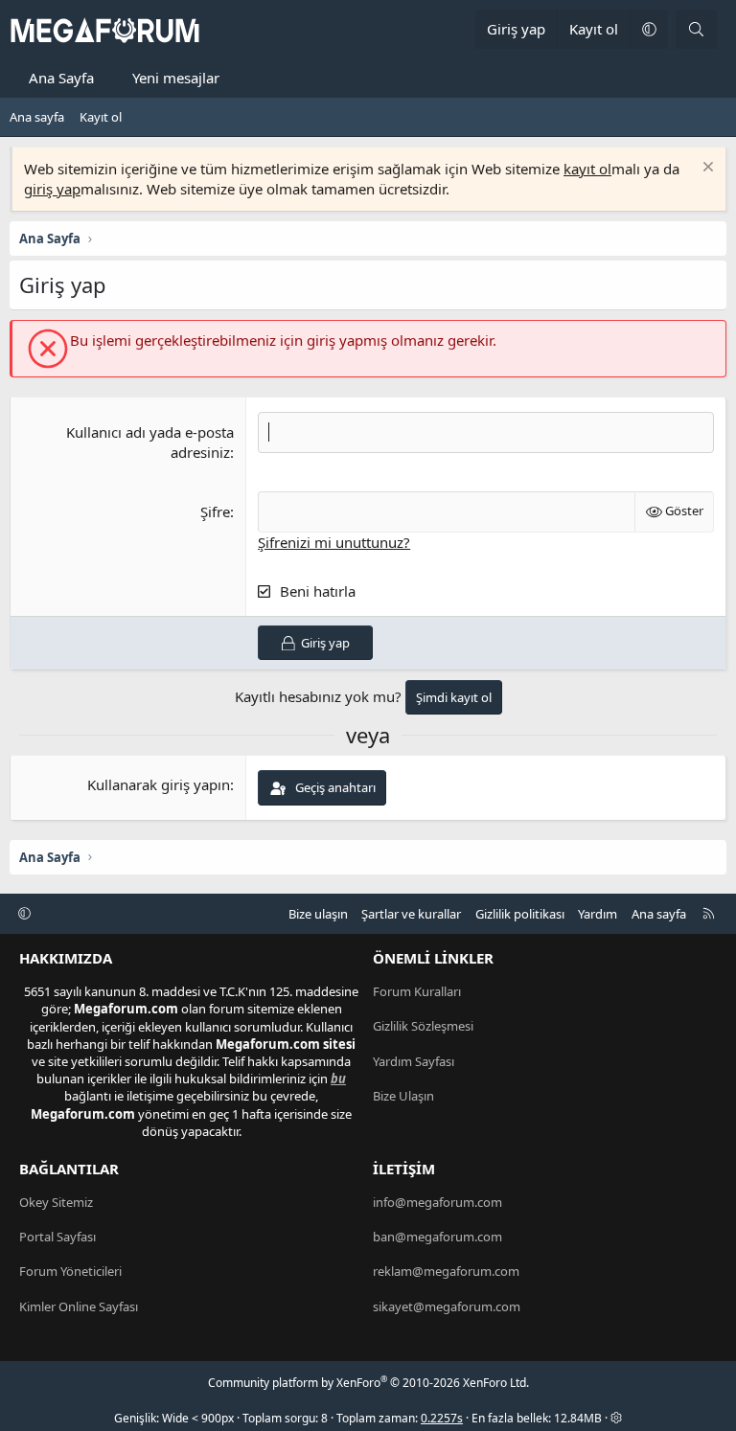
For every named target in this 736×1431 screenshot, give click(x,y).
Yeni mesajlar (175, 77)
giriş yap (52, 188)
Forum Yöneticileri (70, 1271)
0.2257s (442, 1418)
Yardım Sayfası (413, 1061)
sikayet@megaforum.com (446, 1306)
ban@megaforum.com (437, 1236)
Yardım (597, 913)
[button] (649, 29)
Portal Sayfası (57, 1236)
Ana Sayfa (61, 77)
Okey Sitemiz (56, 1202)
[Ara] (696, 29)
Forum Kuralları (417, 991)
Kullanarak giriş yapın (158, 784)
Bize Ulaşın (403, 1095)
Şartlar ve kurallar (411, 913)
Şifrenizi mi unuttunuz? (334, 542)
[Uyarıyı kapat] (706, 169)
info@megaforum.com (437, 1202)
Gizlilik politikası (519, 913)
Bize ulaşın (318, 913)
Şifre (215, 511)
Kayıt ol (101, 116)
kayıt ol (587, 168)
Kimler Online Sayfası (78, 1306)
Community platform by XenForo (368, 1382)
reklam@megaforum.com (446, 1271)
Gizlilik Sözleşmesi (423, 1025)
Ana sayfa (37, 116)
